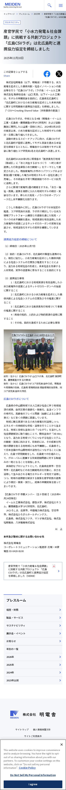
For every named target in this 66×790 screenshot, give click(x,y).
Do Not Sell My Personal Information (33, 775)
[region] (33, 764)
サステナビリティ (15, 625)
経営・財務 (12, 609)
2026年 (10, 657)
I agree (33, 784)
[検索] (49, 5)
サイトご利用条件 (33, 736)
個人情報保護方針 (42, 729)
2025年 (10, 664)
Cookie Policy (27, 767)
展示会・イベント (15, 633)
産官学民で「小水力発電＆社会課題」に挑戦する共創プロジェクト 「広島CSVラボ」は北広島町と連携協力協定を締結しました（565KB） (28, 571)
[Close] (62, 744)
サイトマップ (22, 729)
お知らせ (11, 641)
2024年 (10, 672)
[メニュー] (60, 5)
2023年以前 (12, 680)
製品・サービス (14, 617)
